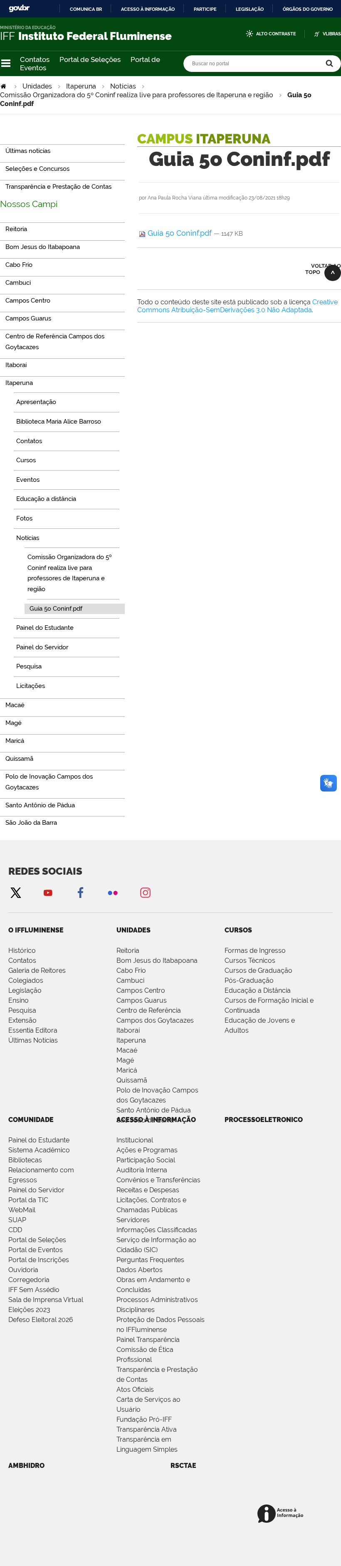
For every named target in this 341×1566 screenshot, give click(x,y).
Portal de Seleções (90, 59)
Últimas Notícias (33, 1040)
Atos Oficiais (135, 1389)
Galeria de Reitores (37, 970)
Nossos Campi (29, 204)
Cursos (238, 930)
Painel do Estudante (38, 1140)
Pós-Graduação (249, 980)
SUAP (17, 1220)
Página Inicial (4, 86)
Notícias (123, 86)
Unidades (37, 86)
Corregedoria (28, 1280)
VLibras (332, 34)
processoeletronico (264, 1120)
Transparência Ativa (146, 1429)
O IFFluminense (36, 930)
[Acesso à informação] (281, 1514)
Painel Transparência (148, 1340)
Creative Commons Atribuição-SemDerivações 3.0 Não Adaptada (237, 306)
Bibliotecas (25, 1160)
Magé (125, 1060)
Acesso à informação (148, 9)
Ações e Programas (147, 1150)
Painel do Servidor (36, 1190)
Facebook (80, 892)
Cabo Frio (131, 970)
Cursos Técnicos (250, 960)
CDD (15, 1230)
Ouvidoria (23, 1270)
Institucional (134, 1140)
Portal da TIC (28, 1200)
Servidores (133, 1220)
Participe (205, 9)
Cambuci (130, 980)
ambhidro (26, 1466)
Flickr (113, 892)
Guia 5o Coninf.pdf (180, 233)
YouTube (48, 892)
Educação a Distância (258, 990)
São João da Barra (145, 1120)
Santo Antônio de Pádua (153, 1110)
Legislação (250, 9)
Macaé (126, 1050)
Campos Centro (140, 990)
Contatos (34, 59)
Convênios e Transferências (158, 1180)
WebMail (21, 1210)
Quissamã (131, 1080)
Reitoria (127, 950)
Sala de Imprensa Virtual (45, 1300)
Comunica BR (86, 9)
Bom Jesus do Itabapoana (157, 960)
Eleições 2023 (29, 1310)
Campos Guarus (141, 1000)
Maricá (126, 1070)
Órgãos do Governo (308, 9)
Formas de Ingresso (255, 950)
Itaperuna (81, 86)
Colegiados (25, 980)
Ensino (18, 1000)
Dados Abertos (139, 1270)
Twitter (15, 892)
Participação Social (145, 1160)
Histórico (22, 950)
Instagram (145, 892)
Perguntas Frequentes (150, 1260)
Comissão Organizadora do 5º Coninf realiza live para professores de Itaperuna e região (136, 95)
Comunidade (31, 1120)
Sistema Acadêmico (39, 1150)
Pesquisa (22, 1010)
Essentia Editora (32, 1030)
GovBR (19, 8)
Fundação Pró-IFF (144, 1419)
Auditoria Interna (141, 1170)
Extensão (22, 1020)
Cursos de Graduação (258, 970)
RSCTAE (183, 1466)
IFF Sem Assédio (33, 1290)
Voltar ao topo (323, 269)
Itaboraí (128, 1030)
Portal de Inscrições (38, 1260)
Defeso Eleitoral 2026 (40, 1320)
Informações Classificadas (156, 1230)
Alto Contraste (276, 34)
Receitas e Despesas (147, 1190)
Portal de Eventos (35, 1250)
